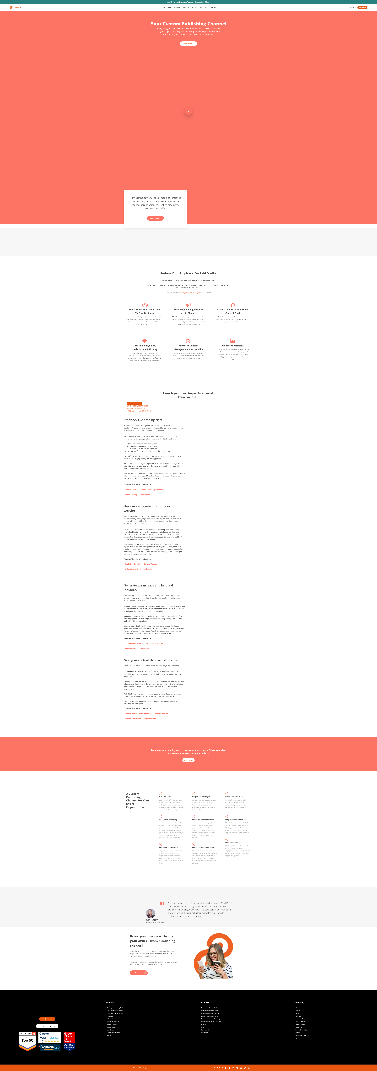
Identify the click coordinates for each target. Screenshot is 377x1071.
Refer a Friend (300, 1022)
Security (298, 1033)
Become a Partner (301, 1019)
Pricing (109, 1035)
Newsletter (204, 1033)
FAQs (297, 1013)
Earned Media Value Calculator (211, 1022)
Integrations (111, 1019)
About (297, 1008)
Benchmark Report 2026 (209, 1008)
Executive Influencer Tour (115, 1013)
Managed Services (113, 1022)
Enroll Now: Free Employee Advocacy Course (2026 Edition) (188, 2)
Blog (202, 1027)
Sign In (298, 1038)
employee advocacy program (190, 293)
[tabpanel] (188, 454)
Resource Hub (205, 1030)
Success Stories (112, 1024)
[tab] (134, 403)
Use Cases (110, 1030)
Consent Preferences (302, 1035)
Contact (298, 1011)
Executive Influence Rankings (210, 1019)
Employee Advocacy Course (210, 1013)
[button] (188, 43)
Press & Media (300, 1024)
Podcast (203, 1024)
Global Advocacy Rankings (209, 1016)
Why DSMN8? (111, 1027)
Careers (298, 1016)
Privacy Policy (300, 1027)
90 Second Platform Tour (115, 1011)
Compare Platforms (113, 1033)
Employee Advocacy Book (209, 1011)
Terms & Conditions (302, 1030)
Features (110, 1016)
